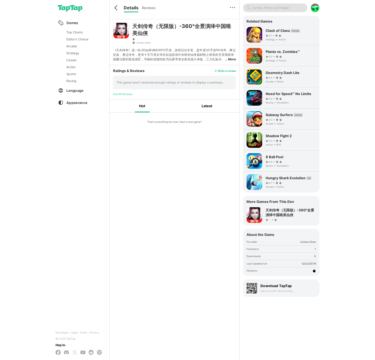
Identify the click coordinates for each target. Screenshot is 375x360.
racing (71, 81)
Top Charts (74, 32)
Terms (83, 332)
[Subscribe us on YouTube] (83, 352)
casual (71, 60)
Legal (74, 332)
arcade (71, 46)
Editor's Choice (77, 39)
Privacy (94, 332)
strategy (72, 53)
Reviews (148, 8)
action (71, 67)
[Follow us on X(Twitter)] (74, 353)
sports (71, 74)
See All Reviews (123, 94)
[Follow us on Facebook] (58, 353)
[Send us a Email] (99, 352)
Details (131, 7)
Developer (62, 332)
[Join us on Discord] (66, 352)
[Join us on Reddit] (91, 352)
